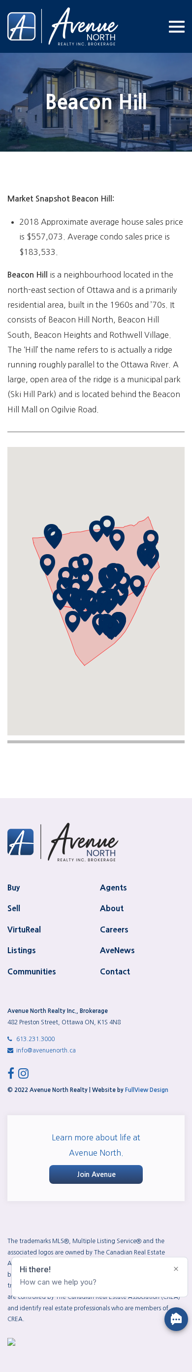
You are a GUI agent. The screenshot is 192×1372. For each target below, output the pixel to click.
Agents (113, 887)
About (112, 908)
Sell (13, 908)
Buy (13, 887)
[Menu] (177, 27)
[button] (151, 558)
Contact (115, 971)
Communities (31, 971)
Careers (114, 929)
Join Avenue (96, 1174)
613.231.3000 (35, 1039)
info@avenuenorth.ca (45, 1050)
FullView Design (146, 1090)
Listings (21, 950)
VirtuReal (24, 929)
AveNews (117, 950)
